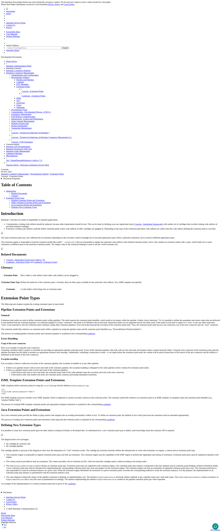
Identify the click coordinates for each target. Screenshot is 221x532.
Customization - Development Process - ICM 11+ (31, 112)
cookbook (91, 333)
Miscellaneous (12, 156)
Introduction (11, 191)
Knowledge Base (13, 32)
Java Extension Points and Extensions (26, 205)
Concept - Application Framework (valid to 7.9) (25, 260)
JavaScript (20, 103)
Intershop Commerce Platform (18, 70)
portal (8, 14)
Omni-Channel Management (22, 121)
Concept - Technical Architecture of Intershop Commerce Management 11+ (41, 137)
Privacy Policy (54, 4)
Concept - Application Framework (148, 224)
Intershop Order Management (18, 151)
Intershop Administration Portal (18, 66)
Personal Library (13, 50)
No (5, 527)
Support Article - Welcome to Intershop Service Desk (27, 165)
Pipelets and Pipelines (25, 80)
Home (3, 513)
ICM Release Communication (23, 117)
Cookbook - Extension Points (33, 96)
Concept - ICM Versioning (22, 142)
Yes (5, 525)
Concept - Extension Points (32, 91)
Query (18, 105)
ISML (18, 98)
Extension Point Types (15, 198)
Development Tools (19, 110)
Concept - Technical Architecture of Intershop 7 (30, 133)
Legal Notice (69, 4)
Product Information (19, 126)
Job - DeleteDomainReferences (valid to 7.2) (24, 160)
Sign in (9, 27)
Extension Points (23, 87)
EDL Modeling (22, 84)
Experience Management (21, 114)
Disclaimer (7, 492)
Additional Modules (14, 153)
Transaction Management (21, 128)
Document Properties (11, 179)
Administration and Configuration (24, 75)
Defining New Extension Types (24, 207)
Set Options (215, 530)
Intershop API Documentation (18, 147)
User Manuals (11, 34)
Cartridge (20, 82)
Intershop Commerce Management (20, 73)
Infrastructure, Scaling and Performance (27, 119)
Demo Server (11, 61)
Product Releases (13, 36)
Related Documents (19, 193)
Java (18, 100)
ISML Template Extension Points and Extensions (31, 203)
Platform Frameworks (20, 123)
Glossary (14, 196)
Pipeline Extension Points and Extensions (28, 200)
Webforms (20, 107)
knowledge (10, 11)
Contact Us (10, 25)
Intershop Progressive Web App (19, 149)
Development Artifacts (20, 77)
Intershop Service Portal (15, 23)
